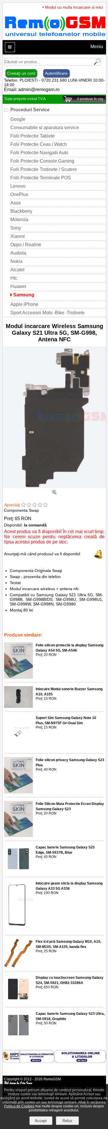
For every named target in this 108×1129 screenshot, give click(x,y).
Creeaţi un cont (21, 73)
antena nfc (59, 623)
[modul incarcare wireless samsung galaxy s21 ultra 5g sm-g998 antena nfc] (54, 492)
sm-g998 (78, 623)
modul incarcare (67, 627)
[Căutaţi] (96, 63)
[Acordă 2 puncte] (29, 505)
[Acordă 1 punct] (23, 505)
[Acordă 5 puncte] (45, 505)
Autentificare (56, 73)
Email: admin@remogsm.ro (32, 89)
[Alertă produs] (98, 557)
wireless (44, 627)
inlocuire (24, 623)
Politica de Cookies (19, 1106)
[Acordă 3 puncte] (34, 505)
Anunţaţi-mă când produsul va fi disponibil (42, 554)
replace (41, 623)
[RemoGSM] (55, 37)
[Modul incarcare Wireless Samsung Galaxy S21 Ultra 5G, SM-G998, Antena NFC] (54, 487)
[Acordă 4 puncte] (40, 505)
